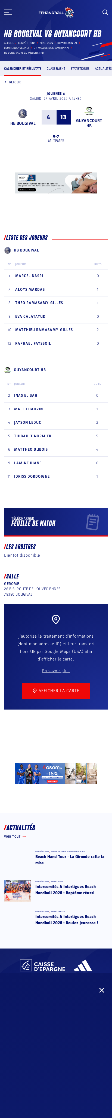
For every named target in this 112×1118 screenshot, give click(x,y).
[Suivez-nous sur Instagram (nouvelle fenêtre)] (28, 1011)
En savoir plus (56, 671)
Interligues (57, 881)
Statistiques (80, 69)
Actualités (103, 69)
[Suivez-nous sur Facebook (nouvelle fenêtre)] (9, 1011)
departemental (67, 43)
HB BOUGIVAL (23, 123)
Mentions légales (56, 1055)
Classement (56, 69)
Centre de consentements (56, 1077)
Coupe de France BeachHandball (68, 851)
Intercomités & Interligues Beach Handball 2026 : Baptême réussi (65, 889)
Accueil (9, 43)
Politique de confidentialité (56, 1070)
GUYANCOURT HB (89, 123)
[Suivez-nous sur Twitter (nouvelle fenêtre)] (46, 1011)
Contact (56, 1032)
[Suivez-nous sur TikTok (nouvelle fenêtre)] (103, 1011)
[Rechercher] (105, 12)
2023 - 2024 (46, 43)
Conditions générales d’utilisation (56, 1062)
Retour (15, 82)
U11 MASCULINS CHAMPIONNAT (51, 48)
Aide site (56, 1039)
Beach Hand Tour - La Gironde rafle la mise (69, 859)
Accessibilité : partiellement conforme (56, 1047)
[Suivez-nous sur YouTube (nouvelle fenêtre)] (65, 1011)
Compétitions (26, 43)
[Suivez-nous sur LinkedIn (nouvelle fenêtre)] (84, 1011)
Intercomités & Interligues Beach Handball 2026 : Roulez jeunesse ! (66, 919)
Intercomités (58, 911)
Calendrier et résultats (22, 69)
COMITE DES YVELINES (16, 48)
